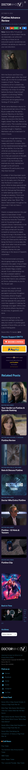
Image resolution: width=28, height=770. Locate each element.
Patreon (7, 673)
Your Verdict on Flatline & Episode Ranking (13, 409)
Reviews (14, 24)
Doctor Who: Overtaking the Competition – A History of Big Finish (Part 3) (12, 734)
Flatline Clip (7, 562)
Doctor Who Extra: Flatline (13, 500)
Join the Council (14, 366)
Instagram (8, 688)
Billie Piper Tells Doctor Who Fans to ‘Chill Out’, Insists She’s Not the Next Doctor (13, 710)
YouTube (7, 692)
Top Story (18, 467)
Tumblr (7, 685)
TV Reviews (22, 24)
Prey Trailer (5, 746)
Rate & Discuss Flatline (12, 470)
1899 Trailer (5, 756)
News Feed (7, 697)
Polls (12, 467)
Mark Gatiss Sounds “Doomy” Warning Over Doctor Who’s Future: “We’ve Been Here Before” (13, 719)
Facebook (8, 677)
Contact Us (11, 655)
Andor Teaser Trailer (7, 759)
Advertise (4, 655)
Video (12, 497)
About (12, 657)
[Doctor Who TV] (12, 6)
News (12, 405)
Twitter (7, 681)
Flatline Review (8, 440)
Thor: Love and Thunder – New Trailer (13, 763)
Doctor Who (6, 24)
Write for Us (18, 655)
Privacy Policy (5, 657)
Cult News (7, 741)
